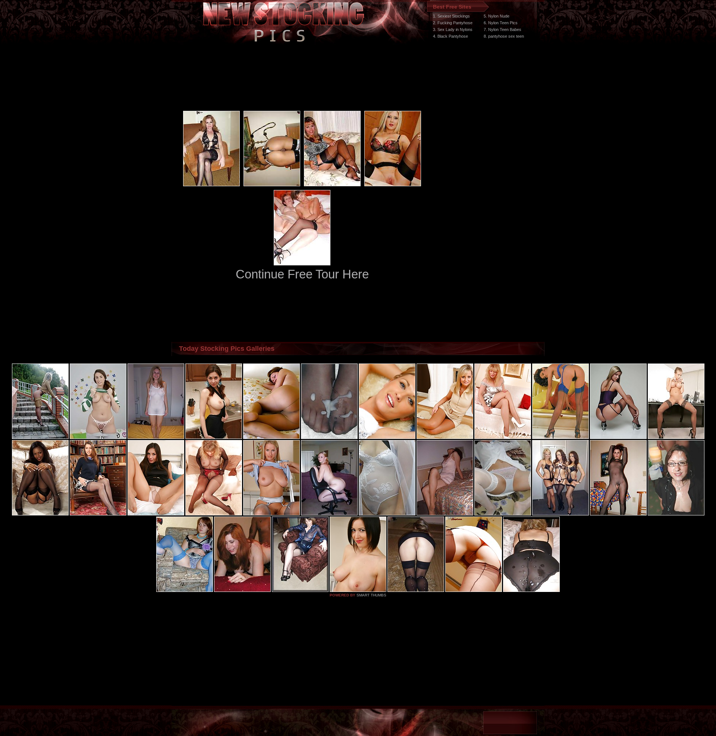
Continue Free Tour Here (302, 274)
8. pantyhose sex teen (504, 36)
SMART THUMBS (371, 595)
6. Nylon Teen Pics (501, 23)
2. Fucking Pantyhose (452, 23)
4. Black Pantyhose (450, 36)
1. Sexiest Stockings (451, 16)
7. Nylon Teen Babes (502, 29)
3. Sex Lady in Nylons (452, 29)
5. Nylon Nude (496, 16)
